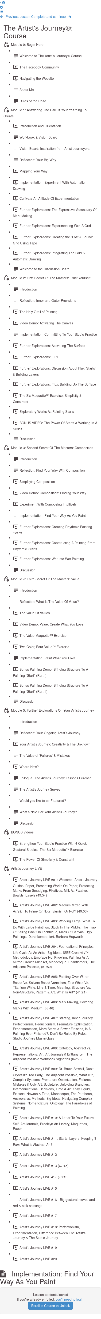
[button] (1, 11)
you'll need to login (69, 1299)
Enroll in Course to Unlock (50, 1305)
